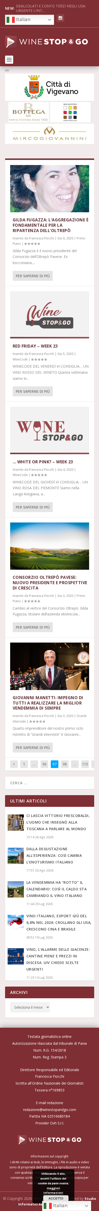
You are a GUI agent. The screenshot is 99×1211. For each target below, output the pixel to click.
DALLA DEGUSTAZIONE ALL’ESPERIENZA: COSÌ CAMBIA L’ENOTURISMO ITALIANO (54, 855)
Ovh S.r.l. (57, 1123)
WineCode (20, 359)
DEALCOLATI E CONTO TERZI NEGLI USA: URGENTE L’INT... (51, 8)
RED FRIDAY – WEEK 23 (35, 346)
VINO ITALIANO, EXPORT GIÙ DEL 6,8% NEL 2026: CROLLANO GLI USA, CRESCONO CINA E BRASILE (59, 922)
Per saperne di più (33, 275)
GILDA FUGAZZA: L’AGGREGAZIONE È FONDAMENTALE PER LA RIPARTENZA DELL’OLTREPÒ (51, 225)
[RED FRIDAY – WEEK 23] (49, 315)
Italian (22, 19)
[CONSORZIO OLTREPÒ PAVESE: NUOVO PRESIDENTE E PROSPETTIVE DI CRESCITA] (49, 546)
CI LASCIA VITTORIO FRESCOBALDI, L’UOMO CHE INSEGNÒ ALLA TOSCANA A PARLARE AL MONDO (58, 822)
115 (85, 764)
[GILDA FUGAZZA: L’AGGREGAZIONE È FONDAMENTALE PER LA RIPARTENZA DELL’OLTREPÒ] (49, 188)
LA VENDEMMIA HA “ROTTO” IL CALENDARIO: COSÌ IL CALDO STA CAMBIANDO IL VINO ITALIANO (56, 889)
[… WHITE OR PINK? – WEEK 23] (49, 430)
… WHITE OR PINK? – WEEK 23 (43, 462)
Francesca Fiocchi (41, 238)
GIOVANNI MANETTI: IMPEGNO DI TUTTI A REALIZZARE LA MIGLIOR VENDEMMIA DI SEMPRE (48, 703)
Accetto (55, 1198)
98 (65, 764)
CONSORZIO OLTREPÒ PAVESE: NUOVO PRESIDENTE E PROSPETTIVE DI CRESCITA (50, 583)
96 (44, 764)
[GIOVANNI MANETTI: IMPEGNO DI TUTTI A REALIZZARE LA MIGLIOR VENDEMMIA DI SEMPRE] (49, 666)
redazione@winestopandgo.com (49, 1109)
